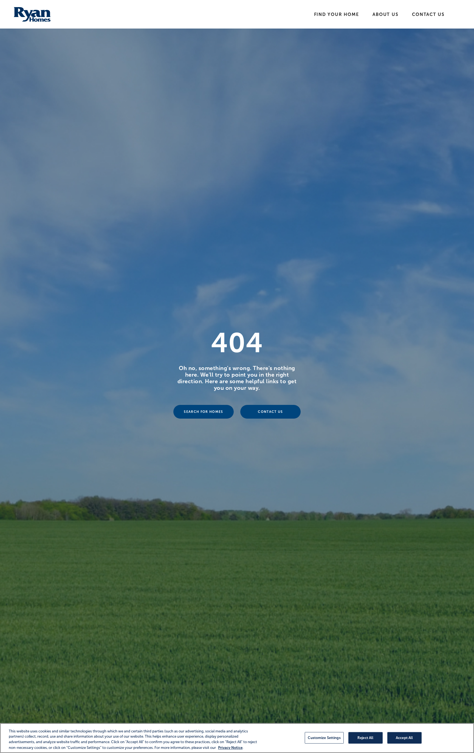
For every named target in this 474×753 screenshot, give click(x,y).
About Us (385, 14)
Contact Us (428, 14)
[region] (237, 738)
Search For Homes (203, 412)
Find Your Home (336, 14)
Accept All (404, 737)
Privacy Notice (230, 747)
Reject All (365, 737)
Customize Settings (324, 737)
